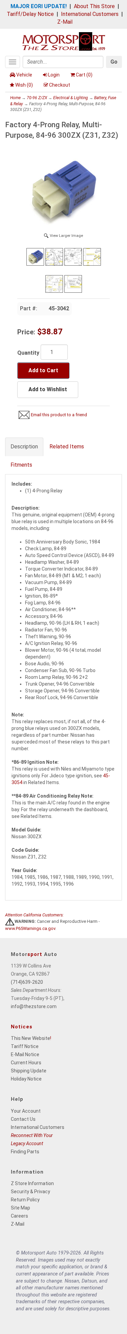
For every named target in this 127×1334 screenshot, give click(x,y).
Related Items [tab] (66, 446)
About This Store (94, 6)
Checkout (59, 85)
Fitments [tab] (21, 465)
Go (114, 62)
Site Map (20, 1207)
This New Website (30, 1038)
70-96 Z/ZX (37, 97)
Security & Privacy (30, 1191)
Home (15, 97)
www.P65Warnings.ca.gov (30, 928)
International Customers (90, 14)
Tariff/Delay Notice (30, 14)
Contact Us (23, 1119)
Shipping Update (28, 1070)
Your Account (26, 1111)
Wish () (24, 85)
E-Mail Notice (25, 1054)
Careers (19, 1216)
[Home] (63, 41)
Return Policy (25, 1199)
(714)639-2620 (27, 982)
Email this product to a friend (59, 414)
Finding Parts (25, 1151)
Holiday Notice (26, 1079)
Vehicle (24, 74)
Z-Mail (64, 22)
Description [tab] (24, 446)
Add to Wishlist (47, 389)
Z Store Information (32, 1183)
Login (54, 74)
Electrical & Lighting (70, 97)
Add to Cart (43, 370)
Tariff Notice (25, 1046)
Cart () (84, 74)
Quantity (28, 353)
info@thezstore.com (34, 1006)
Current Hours (26, 1062)
